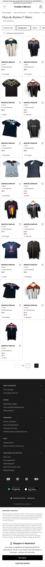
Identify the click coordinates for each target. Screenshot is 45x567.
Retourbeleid (8, 410)
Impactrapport (9, 463)
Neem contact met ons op (13, 446)
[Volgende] (28, 366)
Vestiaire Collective (12, 453)
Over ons (6, 457)
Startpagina (6, 12)
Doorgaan (22, 557)
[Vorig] (17, 366)
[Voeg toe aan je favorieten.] (20, 62)
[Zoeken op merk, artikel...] (4, 7)
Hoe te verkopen (9, 421)
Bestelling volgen (10, 404)
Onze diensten (9, 386)
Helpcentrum (8, 442)
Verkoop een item (10, 428)
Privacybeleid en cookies (22, 504)
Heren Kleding (34, 12)
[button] (40, 6)
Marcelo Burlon (20, 12)
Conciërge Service (10, 393)
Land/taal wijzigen (22, 563)
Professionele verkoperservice (15, 431)
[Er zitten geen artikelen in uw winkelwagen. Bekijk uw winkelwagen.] (40, 6)
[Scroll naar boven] (36, 366)
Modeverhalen (9, 470)
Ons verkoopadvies (10, 425)
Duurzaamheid (9, 460)
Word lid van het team (12, 467)
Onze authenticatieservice (13, 407)
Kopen (6, 400)
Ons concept (8, 389)
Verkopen (7, 418)
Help (5, 439)
